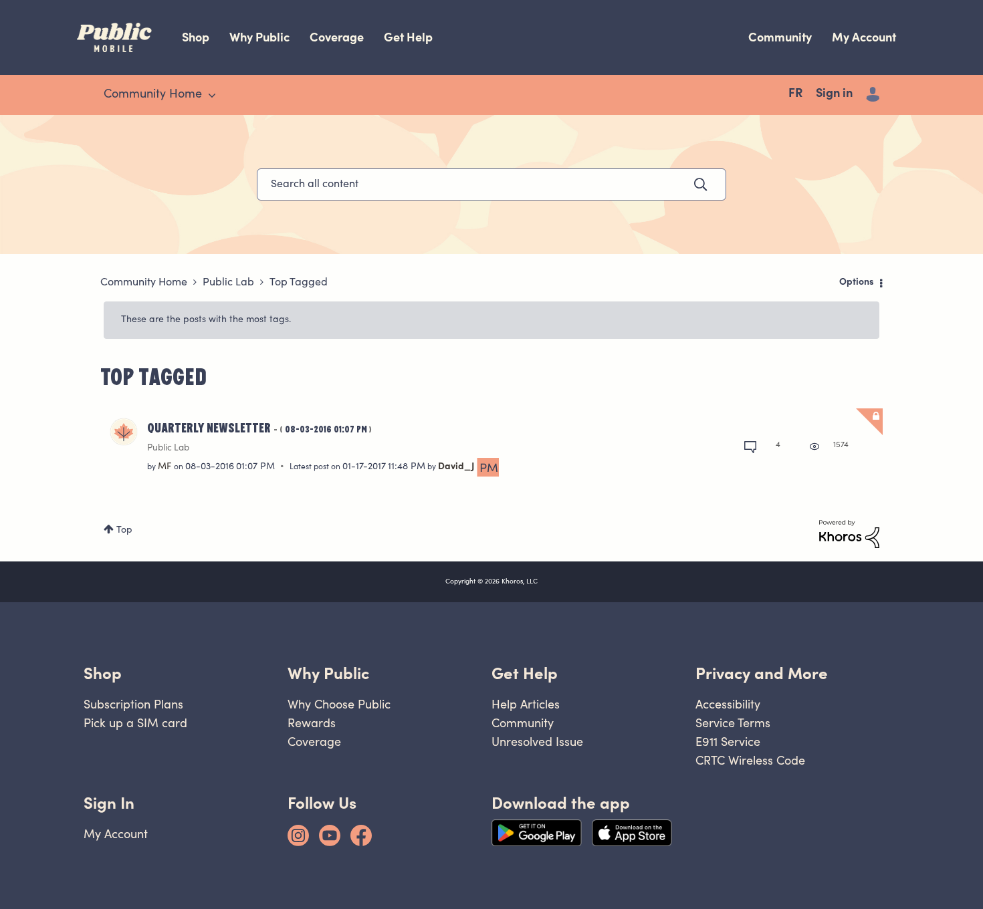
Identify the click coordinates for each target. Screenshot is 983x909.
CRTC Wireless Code (750, 760)
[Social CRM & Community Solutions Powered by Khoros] (849, 534)
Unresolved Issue (537, 741)
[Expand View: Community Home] (212, 96)
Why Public (259, 37)
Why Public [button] (328, 673)
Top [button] (124, 530)
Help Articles (526, 704)
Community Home (143, 282)
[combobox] (491, 184)
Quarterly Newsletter (259, 427)
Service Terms (732, 723)
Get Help (408, 37)
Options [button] (856, 282)
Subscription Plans (133, 704)
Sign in (834, 94)
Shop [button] (103, 673)
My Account (864, 37)
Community (780, 37)
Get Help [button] (525, 673)
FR (795, 94)
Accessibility (727, 704)
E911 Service (727, 741)
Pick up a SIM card (135, 723)
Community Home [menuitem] (153, 95)
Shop (195, 37)
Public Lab (228, 282)
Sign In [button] (109, 803)
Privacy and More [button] (761, 673)
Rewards (312, 723)
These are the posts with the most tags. (206, 320)
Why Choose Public (339, 704)
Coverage (337, 37)
